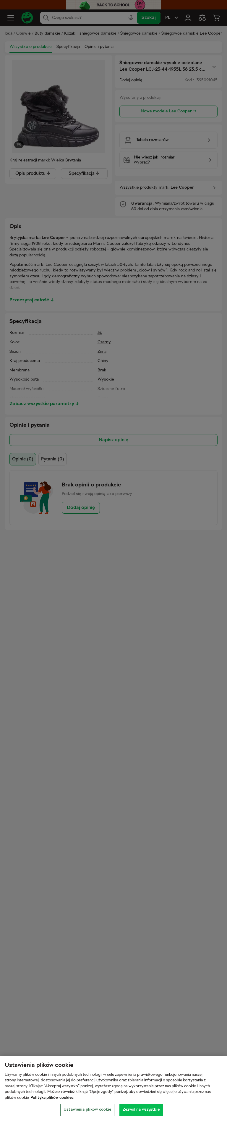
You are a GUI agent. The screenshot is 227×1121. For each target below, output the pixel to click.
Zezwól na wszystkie (141, 1110)
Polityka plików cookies (52, 1098)
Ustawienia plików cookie (87, 1110)
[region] (113, 1088)
